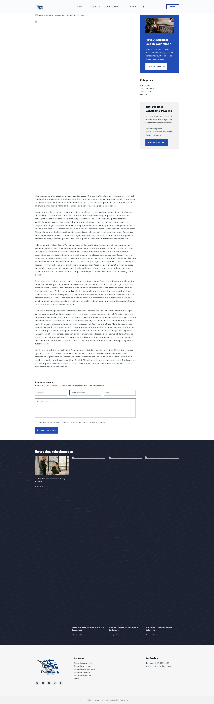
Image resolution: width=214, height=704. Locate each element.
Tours (76, 678)
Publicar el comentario (46, 430)
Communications (147, 88)
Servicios (94, 7)
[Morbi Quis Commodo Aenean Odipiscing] (162, 540)
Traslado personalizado (84, 669)
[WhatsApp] (61, 683)
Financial (144, 94)
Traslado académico (82, 675)
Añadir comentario (44, 401)
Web (107, 393)
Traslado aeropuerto (83, 663)
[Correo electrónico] (43, 683)
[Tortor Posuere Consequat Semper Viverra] (52, 465)
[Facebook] (37, 683)
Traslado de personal (83, 666)
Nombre (40, 393)
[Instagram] (49, 683)
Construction (82, 15)
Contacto (132, 7)
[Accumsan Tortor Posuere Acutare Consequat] (88, 540)
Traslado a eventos (82, 672)
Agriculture (71, 15)
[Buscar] (143, 7)
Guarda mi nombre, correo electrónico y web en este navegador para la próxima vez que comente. (71, 422)
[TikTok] (55, 683)
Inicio (79, 7)
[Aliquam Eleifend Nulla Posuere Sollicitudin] (125, 540)
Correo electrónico (78, 393)
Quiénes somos (113, 7)
